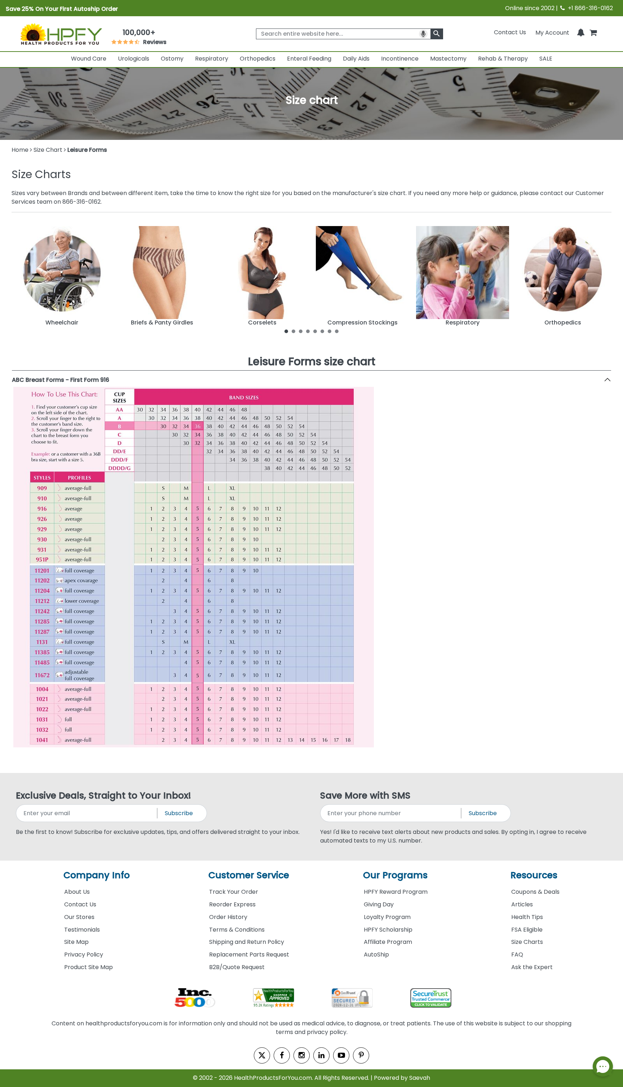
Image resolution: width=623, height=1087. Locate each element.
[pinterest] (361, 1055)
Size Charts (527, 942)
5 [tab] (315, 331)
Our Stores (79, 917)
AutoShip (376, 954)
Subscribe (179, 813)
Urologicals (133, 58)
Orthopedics (257, 58)
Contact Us (510, 32)
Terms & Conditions (237, 929)
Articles (522, 904)
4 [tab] (308, 331)
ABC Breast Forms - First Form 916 (60, 380)
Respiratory (211, 58)
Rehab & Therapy (503, 58)
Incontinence (400, 58)
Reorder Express (232, 904)
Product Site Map (88, 967)
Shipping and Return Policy (246, 942)
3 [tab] (300, 331)
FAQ (517, 954)
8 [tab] (336, 331)
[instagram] (301, 1055)
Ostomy (172, 58)
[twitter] (262, 1055)
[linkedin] (321, 1055)
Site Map (76, 942)
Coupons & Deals (535, 892)
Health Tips (527, 917)
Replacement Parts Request (249, 954)
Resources (534, 875)
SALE (545, 58)
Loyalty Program (387, 917)
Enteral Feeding (309, 58)
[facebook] (282, 1055)
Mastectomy (448, 58)
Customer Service (248, 875)
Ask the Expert (532, 967)
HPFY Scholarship (388, 929)
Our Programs (395, 875)
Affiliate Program (388, 942)
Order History (228, 917)
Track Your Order (233, 892)
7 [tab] (329, 331)
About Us (77, 892)
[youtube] (341, 1055)
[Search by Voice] (423, 34)
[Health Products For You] (60, 33)
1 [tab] (286, 331)
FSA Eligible (527, 929)
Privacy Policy (83, 954)
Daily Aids (356, 58)
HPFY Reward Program (396, 892)
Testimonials (82, 929)
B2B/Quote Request (237, 967)
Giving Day (379, 904)
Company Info (96, 875)
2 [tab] (293, 331)
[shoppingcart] (593, 32)
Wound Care (88, 58)
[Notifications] (581, 32)
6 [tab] (322, 331)
